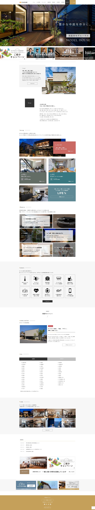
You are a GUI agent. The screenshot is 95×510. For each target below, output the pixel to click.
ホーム (34, 2)
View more (32, 83)
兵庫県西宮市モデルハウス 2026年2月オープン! (34, 449)
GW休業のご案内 (29, 447)
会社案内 (58, 2)
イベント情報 (72, 2)
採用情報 (62, 2)
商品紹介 (53, 2)
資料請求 (67, 2)
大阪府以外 (62, 358)
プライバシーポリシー (47, 506)
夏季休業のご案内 (29, 445)
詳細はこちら (70, 151)
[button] (94, 25)
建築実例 (49, 2)
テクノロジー (44, 2)
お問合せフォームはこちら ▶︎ (47, 502)
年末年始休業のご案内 (29, 451)
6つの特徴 (38, 2)
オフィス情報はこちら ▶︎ (47, 500)
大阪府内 (33, 358)
